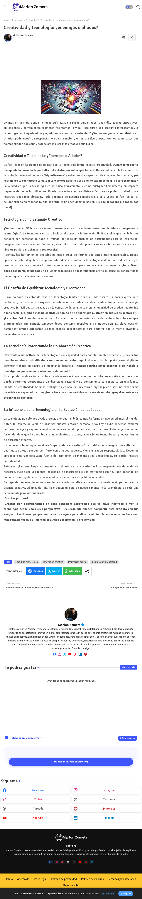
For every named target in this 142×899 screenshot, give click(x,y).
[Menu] (5, 7)
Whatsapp (74, 571)
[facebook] (54, 654)
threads (38, 809)
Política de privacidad (64, 879)
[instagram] (59, 654)
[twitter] (64, 654)
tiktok (38, 799)
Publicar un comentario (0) (71, 761)
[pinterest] (85, 654)
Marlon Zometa (69, 625)
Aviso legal (40, 879)
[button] (129, 7)
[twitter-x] (68, 862)
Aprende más (108, 893)
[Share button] (87, 571)
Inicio (6, 20)
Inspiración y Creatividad (24, 20)
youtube (38, 818)
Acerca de (23, 879)
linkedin (109, 818)
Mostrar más (128, 667)
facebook (38, 790)
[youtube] (69, 654)
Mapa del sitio (71, 885)
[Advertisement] (71, 63)
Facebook (38, 571)
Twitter (56, 571)
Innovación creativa (53, 562)
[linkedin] (80, 654)
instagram (109, 790)
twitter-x (109, 799)
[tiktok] (75, 654)
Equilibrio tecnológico (27, 562)
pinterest (109, 809)
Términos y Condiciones (122, 879)
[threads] (74, 862)
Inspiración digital (77, 562)
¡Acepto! (126, 893)
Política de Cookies (92, 879)
